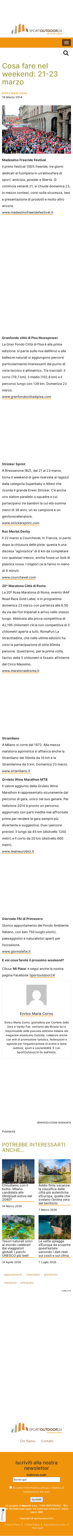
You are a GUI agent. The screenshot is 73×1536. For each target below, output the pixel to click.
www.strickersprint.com (20, 523)
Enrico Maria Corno (14, 93)
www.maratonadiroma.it (20, 671)
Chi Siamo (27, 1441)
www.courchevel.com (19, 577)
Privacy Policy (12, 1524)
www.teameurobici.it (18, 851)
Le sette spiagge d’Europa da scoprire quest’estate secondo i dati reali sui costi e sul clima (55, 1248)
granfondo (51, 1274)
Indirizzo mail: (36, 1475)
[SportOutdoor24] (36, 29)
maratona (10, 1282)
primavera (27, 1282)
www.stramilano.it (16, 771)
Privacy (2, 1516)
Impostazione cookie (36, 1450)
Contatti (47, 1441)
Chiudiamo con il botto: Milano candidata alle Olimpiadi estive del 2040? (17, 1192)
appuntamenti (13, 1274)
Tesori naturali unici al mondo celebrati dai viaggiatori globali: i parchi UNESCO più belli (17, 1248)
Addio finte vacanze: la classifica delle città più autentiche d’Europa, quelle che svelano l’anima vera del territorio (54, 1194)
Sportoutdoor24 (42, 975)
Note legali (37, 1527)
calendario (33, 1274)
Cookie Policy (31, 1524)
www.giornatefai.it (16, 951)
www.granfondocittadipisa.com (26, 397)
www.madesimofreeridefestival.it (27, 212)
